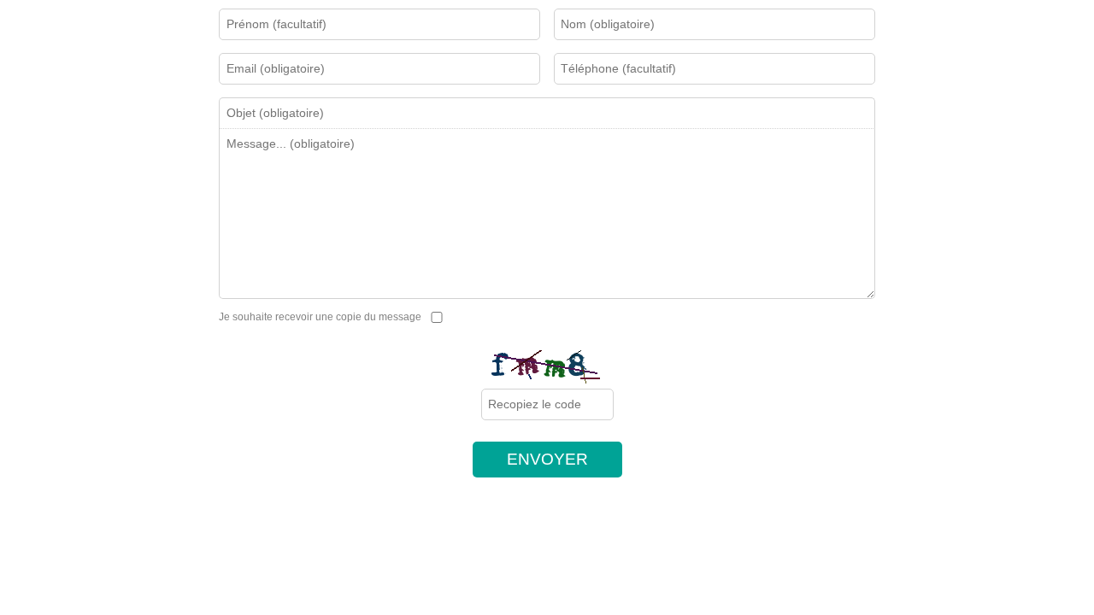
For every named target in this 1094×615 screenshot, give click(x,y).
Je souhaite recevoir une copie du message (321, 317)
